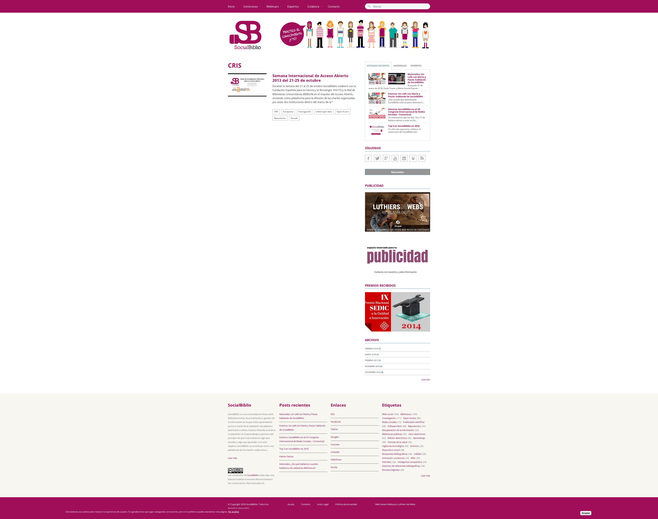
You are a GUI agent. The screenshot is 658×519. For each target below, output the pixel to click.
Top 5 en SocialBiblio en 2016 (403, 125)
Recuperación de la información (398, 430)
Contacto (334, 6)
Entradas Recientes (378, 65)
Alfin (413, 458)
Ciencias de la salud (397, 442)
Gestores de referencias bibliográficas (401, 465)
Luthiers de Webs (406, 504)
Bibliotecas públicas (392, 434)
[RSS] (421, 158)
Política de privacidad (346, 504)
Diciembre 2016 (372, 366)
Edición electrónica (397, 437)
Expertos (293, 6)
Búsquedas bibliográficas (394, 453)
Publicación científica (413, 422)
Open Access (343, 111)
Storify (334, 467)
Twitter (377, 158)
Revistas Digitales (391, 469)
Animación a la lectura (393, 458)
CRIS (276, 111)
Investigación (304, 111)
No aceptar (233, 511)
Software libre (395, 426)
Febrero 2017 (371, 360)
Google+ (386, 158)
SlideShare (413, 158)
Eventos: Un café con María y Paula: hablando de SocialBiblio (405, 95)
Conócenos (250, 6)
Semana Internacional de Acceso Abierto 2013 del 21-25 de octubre (310, 78)
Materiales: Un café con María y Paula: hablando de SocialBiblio (417, 78)
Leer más (425, 379)
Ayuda (291, 504)
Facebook (368, 158)
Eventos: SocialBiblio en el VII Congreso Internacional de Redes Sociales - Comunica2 (406, 112)
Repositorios (280, 118)
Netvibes (386, 461)
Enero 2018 (370, 354)
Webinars (272, 6)
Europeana (288, 111)
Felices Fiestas (286, 456)
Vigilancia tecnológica (393, 446)
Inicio (231, 6)
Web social (387, 414)
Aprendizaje (419, 437)
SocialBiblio (253, 475)
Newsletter (397, 172)
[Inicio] (245, 49)
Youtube (395, 158)
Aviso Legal (322, 504)
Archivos (414, 446)
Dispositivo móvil (391, 449)
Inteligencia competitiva (410, 461)
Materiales (400, 65)
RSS (332, 414)
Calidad (417, 453)
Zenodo (294, 118)
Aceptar (586, 513)
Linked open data (324, 111)
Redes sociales (389, 422)
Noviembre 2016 (372, 372)
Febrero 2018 (371, 348)
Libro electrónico (416, 434)
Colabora (313, 6)
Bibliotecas (405, 414)
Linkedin (404, 158)
